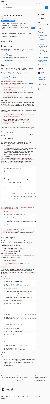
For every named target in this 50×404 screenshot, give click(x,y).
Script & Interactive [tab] (5, 25)
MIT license (42, 42)
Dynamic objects (8, 55)
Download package (41, 45)
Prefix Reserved (6, 18)
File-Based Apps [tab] (14, 25)
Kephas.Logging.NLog (9, 76)
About (12, 396)
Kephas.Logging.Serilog (10, 77)
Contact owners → (42, 69)
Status (19, 376)
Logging (6, 54)
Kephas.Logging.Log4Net (10, 79)
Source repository (41, 38)
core (45, 77)
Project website (43, 35)
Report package (43, 64)
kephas (42, 72)
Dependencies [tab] (22, 33)
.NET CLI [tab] (3, 23)
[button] (33, 28)
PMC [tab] (8, 23)
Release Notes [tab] (13, 36)
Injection (25, 69)
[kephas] (39, 72)
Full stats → (40, 16)
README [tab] (5, 33)
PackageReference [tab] (14, 23)
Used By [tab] (30, 33)
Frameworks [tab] (13, 33)
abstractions (41, 79)
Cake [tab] (20, 25)
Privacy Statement (40, 396)
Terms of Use (17, 396)
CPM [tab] (21, 23)
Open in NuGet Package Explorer (43, 56)
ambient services (28, 83)
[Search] (46, 7)
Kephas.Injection (8, 60)
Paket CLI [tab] (25, 23)
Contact (3, 376)
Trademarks (4, 398)
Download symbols (41, 51)
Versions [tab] (5, 36)
